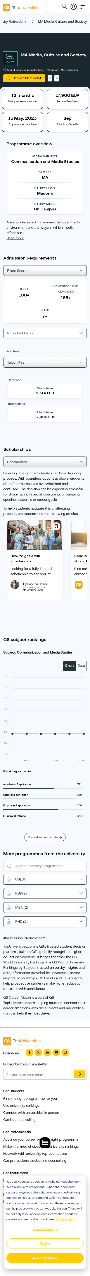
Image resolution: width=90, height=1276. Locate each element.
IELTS (45, 310)
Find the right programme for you (30, 1098)
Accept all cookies (44, 1258)
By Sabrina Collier (35, 584)
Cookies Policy (65, 1219)
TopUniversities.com (19, 946)
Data (81, 665)
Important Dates (20, 333)
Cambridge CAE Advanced (66, 288)
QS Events (46, 978)
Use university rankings (21, 1105)
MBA (21, 907)
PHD (21, 921)
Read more (15, 238)
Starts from (45, 388)
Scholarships (17, 462)
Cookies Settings (45, 1229)
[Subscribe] (79, 1074)
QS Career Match (17, 997)
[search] (64, 7)
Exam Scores (17, 271)
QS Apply (70, 978)
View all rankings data (43, 837)
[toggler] (83, 6)
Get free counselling (19, 1120)
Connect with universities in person (31, 1112)
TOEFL (24, 289)
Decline (45, 1243)
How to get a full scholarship (25, 558)
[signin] (74, 6)
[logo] (21, 6)
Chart (69, 665)
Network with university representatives (35, 1153)
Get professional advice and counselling (34, 1160)
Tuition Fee (15, 362)
